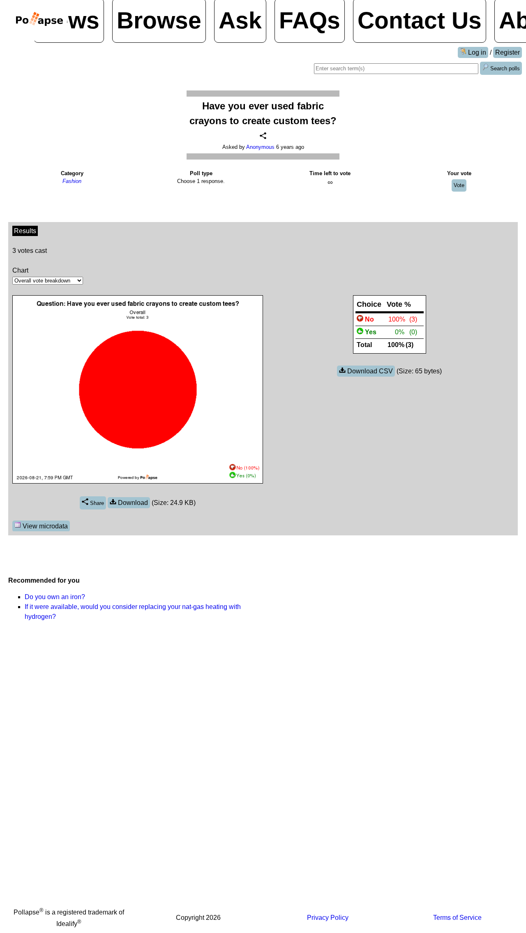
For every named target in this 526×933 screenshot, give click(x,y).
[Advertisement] (390, 597)
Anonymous (260, 147)
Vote (459, 185)
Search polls (504, 68)
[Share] (263, 135)
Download (132, 502)
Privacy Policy (327, 917)
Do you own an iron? (55, 596)
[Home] (39, 20)
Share (96, 503)
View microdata (44, 526)
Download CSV (369, 371)
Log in (476, 52)
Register (507, 52)
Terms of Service (457, 917)
